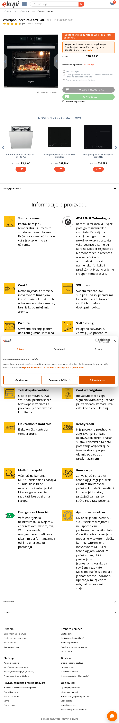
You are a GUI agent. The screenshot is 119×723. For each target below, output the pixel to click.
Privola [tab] (20, 349)
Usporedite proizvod (75, 101)
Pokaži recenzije (35, 23)
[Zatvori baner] (115, 341)
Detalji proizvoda (12, 188)
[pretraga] (81, 4)
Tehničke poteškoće (70, 642)
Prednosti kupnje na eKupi (15, 638)
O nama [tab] (98, 349)
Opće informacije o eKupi (15, 633)
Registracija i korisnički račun (73, 638)
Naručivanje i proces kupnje (16, 667)
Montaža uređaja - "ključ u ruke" (75, 676)
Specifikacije (8, 601)
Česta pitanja (67, 633)
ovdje (89, 50)
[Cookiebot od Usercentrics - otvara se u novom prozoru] (97, 341)
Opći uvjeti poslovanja (70, 687)
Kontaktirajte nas (68, 705)
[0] (112, 3)
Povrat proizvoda (11, 696)
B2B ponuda (66, 651)
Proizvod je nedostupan (90, 89)
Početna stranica (9, 11)
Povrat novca (9, 705)
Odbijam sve (21, 380)
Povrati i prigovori (11, 692)
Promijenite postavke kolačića (74, 709)
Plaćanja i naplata (11, 663)
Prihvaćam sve (97, 380)
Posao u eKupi (10, 642)
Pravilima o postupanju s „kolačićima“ (64, 367)
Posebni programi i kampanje (74, 647)
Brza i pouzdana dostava (72, 663)
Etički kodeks (66, 700)
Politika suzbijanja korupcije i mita (76, 696)
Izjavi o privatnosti (32, 367)
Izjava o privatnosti (69, 692)
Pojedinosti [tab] (59, 349)
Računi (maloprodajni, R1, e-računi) (19, 671)
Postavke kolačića (58, 380)
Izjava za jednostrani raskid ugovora (20, 687)
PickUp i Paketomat (69, 671)
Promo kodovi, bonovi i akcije (16, 676)
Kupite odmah (90, 96)
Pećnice (22, 11)
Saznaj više (89, 64)
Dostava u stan (67, 667)
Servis (6, 700)
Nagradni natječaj (11, 647)
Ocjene (6, 612)
